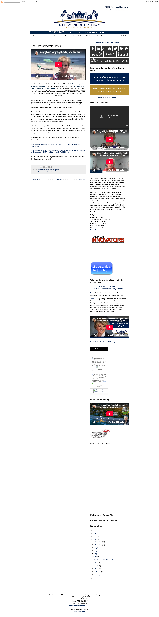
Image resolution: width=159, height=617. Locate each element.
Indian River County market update (48, 170)
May (96, 563)
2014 (95, 539)
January (97, 575)
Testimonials (112, 36)
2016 (95, 533)
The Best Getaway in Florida (104, 559)
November (98, 545)
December (98, 542)
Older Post (81, 179)
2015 (95, 536)
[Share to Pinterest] (51, 167)
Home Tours (101, 36)
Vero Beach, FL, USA (45, 172)
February (98, 572)
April (96, 566)
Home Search (69, 36)
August (97, 551)
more (94, 366)
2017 (95, 530)
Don (91, 293)
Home (35, 36)
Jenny (92, 299)
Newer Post (36, 179)
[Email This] (41, 167)
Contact (123, 36)
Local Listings (45, 36)
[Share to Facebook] (49, 167)
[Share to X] (46, 167)
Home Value (58, 36)
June (96, 556)
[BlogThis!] (44, 167)
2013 (95, 578)
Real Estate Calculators (85, 36)
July (96, 554)
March (97, 569)
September (99, 548)
